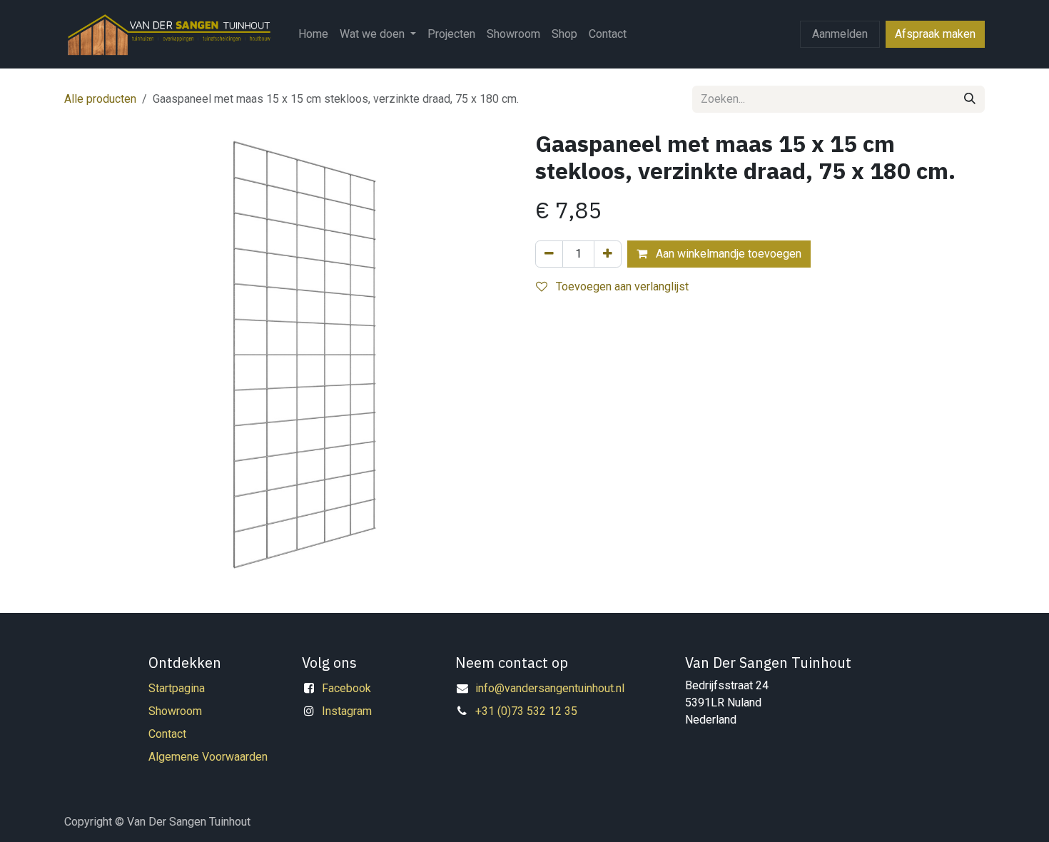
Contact (167, 734)
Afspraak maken (935, 34)
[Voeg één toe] (608, 254)
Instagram (347, 711)
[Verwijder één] (549, 254)
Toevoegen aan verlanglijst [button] (621, 286)
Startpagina (176, 688)
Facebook (346, 688)
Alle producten (100, 99)
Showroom (175, 711)
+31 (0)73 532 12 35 (526, 711)
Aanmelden (840, 34)
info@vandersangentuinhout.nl (549, 688)
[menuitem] (313, 34)
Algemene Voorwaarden (208, 757)
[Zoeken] (970, 99)
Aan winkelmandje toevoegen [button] (727, 253)
